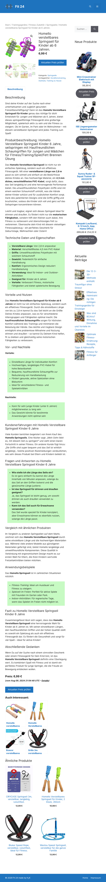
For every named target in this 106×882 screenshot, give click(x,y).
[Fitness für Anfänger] (79, 355)
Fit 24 (19, 6)
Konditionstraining (58, 78)
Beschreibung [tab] (15, 89)
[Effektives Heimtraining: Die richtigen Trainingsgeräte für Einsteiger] (79, 296)
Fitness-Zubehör (37, 25)
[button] (90, 6)
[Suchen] (94, 29)
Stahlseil (42, 81)
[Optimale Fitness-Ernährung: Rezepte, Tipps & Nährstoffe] (79, 338)
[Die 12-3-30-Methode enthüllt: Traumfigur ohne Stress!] (79, 275)
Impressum (96, 878)
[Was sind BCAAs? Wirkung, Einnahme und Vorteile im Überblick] (79, 317)
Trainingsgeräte (19, 25)
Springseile (51, 25)
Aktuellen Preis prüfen (52, 62)
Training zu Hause (54, 81)
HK (28, 878)
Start (7, 25)
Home (85, 878)
